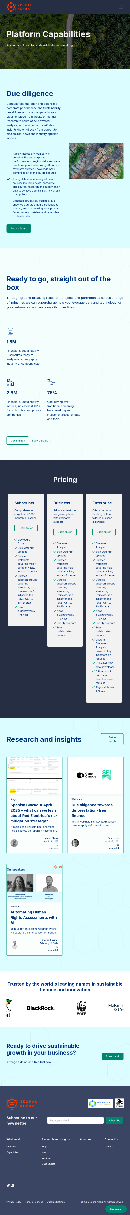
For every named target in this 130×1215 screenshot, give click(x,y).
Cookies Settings (56, 1202)
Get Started (18, 440)
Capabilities (12, 1152)
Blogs (45, 1146)
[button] (120, 7)
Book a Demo (19, 228)
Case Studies (48, 1164)
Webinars (46, 1158)
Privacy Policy (13, 1202)
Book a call (112, 1056)
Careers (109, 1146)
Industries (11, 1146)
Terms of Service (34, 1202)
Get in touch (26, 528)
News (45, 1152)
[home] (19, 7)
